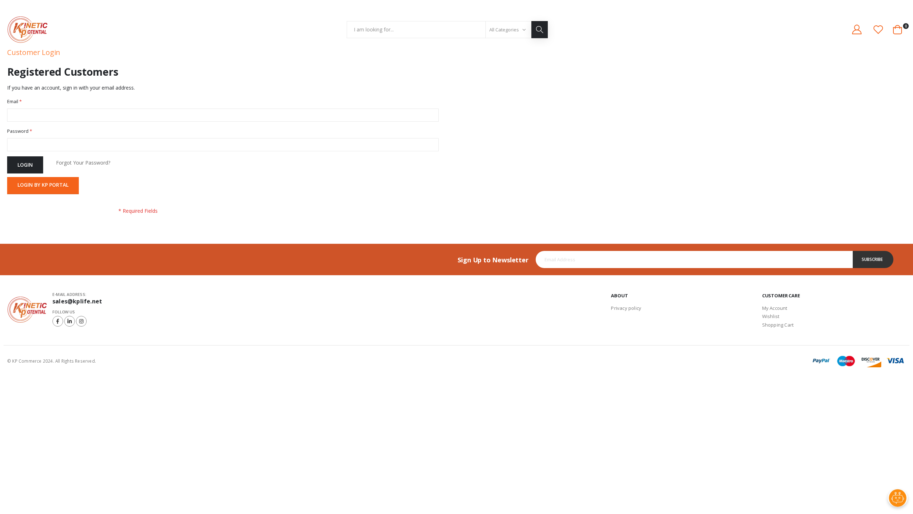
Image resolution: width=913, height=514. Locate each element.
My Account (774, 308)
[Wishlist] (878, 29)
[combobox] (447, 29)
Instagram (81, 321)
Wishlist (771, 316)
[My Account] (856, 29)
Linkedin (69, 321)
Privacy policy (626, 308)
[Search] (539, 29)
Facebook (57, 321)
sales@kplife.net (77, 301)
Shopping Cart (778, 325)
